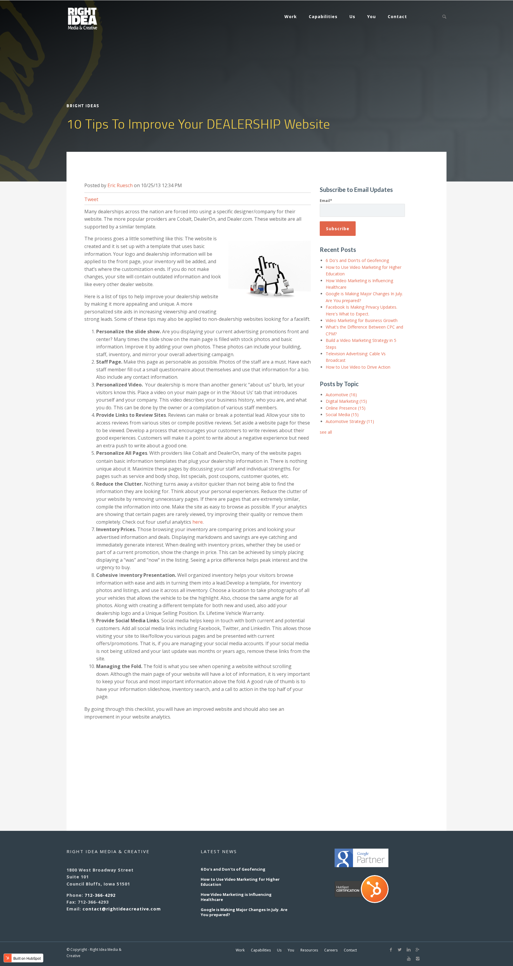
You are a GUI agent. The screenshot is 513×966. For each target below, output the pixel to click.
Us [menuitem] (352, 16)
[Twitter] (399, 949)
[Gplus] (417, 949)
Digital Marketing (346, 401)
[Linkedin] (408, 949)
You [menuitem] (371, 16)
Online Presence (345, 408)
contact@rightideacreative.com (122, 909)
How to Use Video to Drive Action (358, 367)
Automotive (341, 394)
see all (326, 432)
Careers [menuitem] (331, 950)
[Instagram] (417, 958)
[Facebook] (391, 949)
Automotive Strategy (350, 421)
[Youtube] (408, 958)
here (197, 522)
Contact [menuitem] (397, 16)
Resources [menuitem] (309, 950)
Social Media (342, 414)
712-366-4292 (100, 895)
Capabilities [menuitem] (323, 16)
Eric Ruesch (120, 185)
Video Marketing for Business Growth (362, 320)
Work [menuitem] (290, 16)
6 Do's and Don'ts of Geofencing (357, 260)
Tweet (91, 199)
